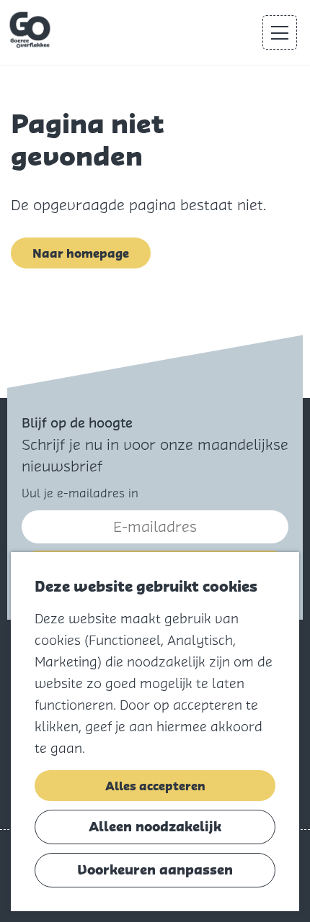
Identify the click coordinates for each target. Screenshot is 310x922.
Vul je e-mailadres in (80, 493)
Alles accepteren (155, 786)
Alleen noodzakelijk (155, 827)
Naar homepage (80, 253)
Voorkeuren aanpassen (155, 870)
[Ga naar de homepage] (31, 30)
